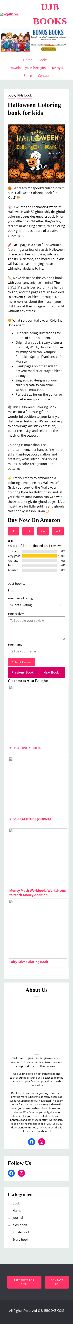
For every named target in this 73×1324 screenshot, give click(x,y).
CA (43, 531)
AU (58, 531)
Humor (17, 1210)
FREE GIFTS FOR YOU (24, 1282)
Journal (17, 1217)
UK (28, 531)
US (13, 531)
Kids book (24, 95)
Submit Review (21, 662)
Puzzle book (21, 1232)
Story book (20, 1239)
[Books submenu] (52, 60)
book (11, 95)
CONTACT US (57, 1282)
